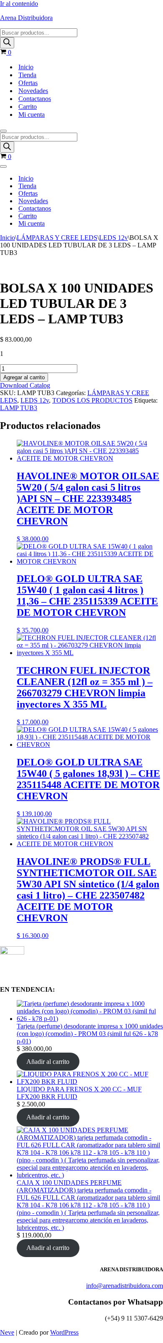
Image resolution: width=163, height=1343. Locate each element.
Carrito (27, 106)
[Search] (7, 42)
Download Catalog (25, 385)
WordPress (64, 1332)
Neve (7, 1332)
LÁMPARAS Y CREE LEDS (57, 237)
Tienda (27, 74)
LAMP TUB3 (18, 407)
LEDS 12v (113, 237)
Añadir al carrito (47, 1061)
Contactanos (34, 98)
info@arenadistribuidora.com (124, 1285)
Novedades (33, 90)
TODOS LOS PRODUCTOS (92, 400)
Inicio (25, 67)
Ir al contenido (19, 3)
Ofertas (28, 82)
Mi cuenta (31, 114)
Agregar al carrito (24, 377)
